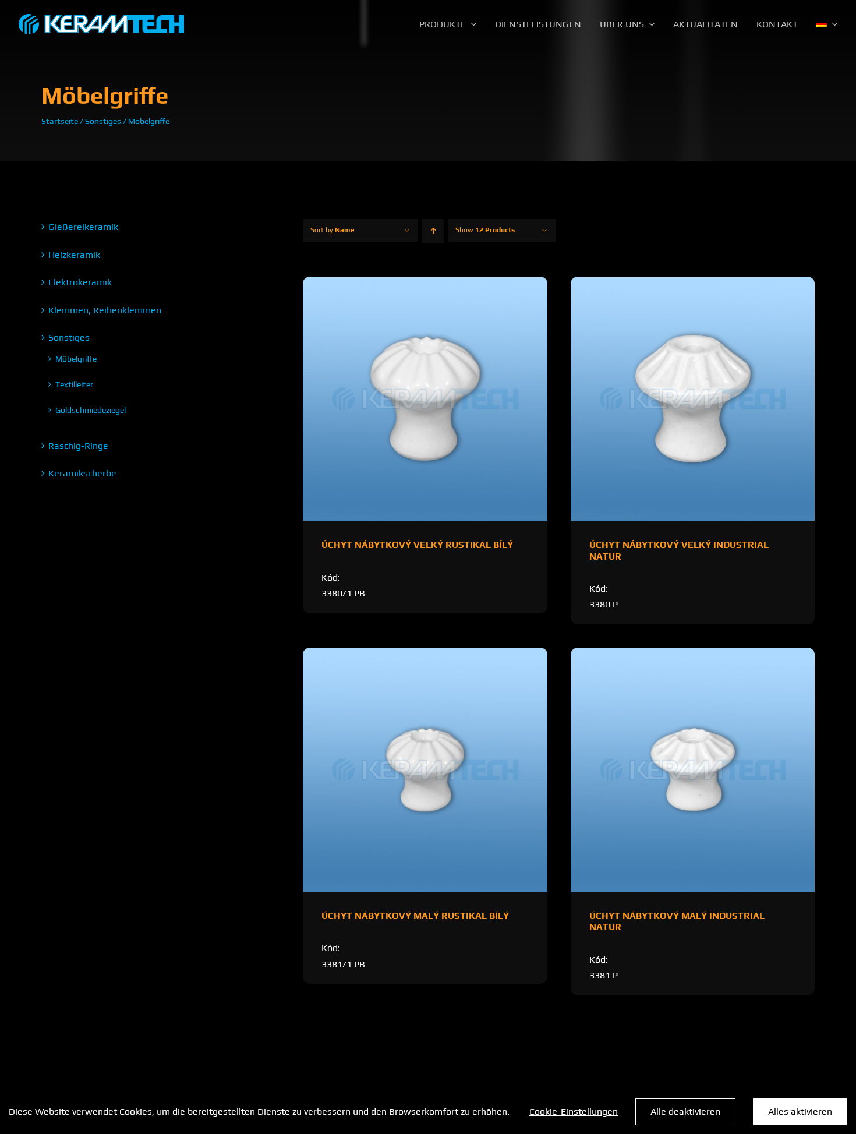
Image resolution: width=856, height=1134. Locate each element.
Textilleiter (74, 384)
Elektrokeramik (80, 282)
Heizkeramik (74, 254)
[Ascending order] (433, 231)
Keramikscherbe (82, 473)
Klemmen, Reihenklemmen (104, 310)
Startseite (59, 121)
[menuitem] (826, 24)
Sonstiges (103, 121)
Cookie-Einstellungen (573, 1111)
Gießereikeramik (83, 226)
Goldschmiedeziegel (90, 410)
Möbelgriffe (76, 358)
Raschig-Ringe (78, 445)
